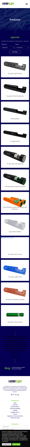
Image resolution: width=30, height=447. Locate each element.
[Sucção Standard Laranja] (15, 302)
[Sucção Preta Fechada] (15, 99)
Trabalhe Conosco (15, 412)
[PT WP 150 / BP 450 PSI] (15, 167)
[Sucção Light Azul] (15, 280)
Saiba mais (15, 356)
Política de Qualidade (15, 408)
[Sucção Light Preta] (15, 76)
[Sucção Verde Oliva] (15, 325)
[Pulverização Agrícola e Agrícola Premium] (15, 212)
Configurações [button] (6, 444)
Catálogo (15, 410)
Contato (15, 414)
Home (15, 403)
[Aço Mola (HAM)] (15, 234)
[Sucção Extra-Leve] (7, 238)
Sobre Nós (15, 405)
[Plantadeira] (15, 121)
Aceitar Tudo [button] (16, 444)
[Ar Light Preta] (15, 144)
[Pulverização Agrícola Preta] (15, 189)
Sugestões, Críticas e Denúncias (15, 416)
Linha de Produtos (15, 406)
